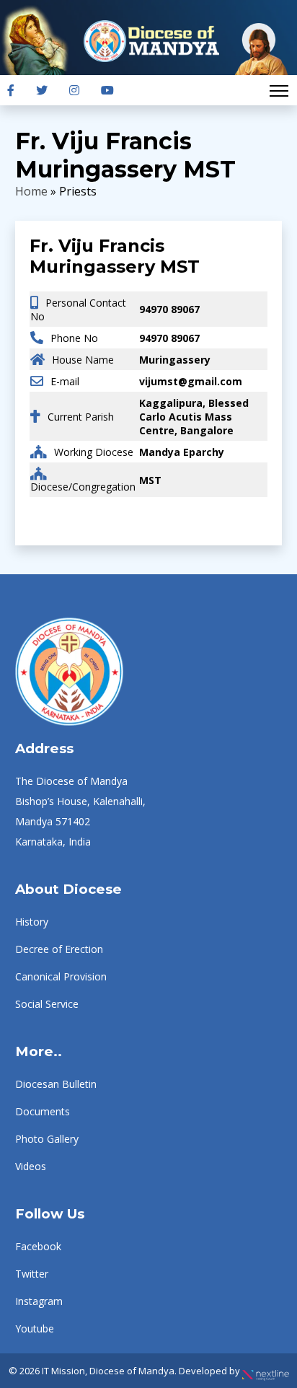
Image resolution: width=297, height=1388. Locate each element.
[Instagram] (74, 90)
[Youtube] (107, 90)
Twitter (31, 1274)
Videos (30, 1166)
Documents (42, 1111)
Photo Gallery (47, 1139)
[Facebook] (11, 90)
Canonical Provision (61, 976)
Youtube (34, 1328)
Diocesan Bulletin (56, 1084)
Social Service (47, 1004)
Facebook (38, 1246)
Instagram (39, 1301)
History (31, 921)
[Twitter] (42, 90)
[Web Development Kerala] (265, 1370)
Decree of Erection (59, 949)
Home (31, 191)
